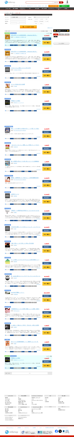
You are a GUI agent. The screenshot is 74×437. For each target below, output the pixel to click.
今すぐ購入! (47, 42)
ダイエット (60, 397)
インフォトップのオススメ (9, 419)
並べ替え (43, 31)
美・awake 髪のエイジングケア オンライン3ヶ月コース (25, 276)
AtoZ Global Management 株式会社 (20, 130)
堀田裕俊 (15, 196)
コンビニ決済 (46, 21)
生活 (50, 395)
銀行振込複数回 (41, 21)
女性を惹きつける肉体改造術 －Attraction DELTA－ (24, 35)
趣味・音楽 (20, 410)
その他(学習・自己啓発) (9, 412)
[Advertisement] (28, 119)
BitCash (41, 23)
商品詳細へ (47, 38)
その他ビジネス (7, 404)
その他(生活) (47, 401)
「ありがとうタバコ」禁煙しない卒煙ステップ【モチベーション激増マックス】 (32, 145)
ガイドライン (27, 427)
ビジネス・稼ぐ (10, 395)
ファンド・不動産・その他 (22, 404)
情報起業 (6, 397)
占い (19, 411)
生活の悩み (46, 397)
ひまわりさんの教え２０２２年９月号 (21, 68)
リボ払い (46, 19)
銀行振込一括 (36, 21)
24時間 (56, 34)
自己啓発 (6, 411)
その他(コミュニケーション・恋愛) (37, 412)
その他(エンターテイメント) (22, 412)
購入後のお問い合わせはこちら (63, 427)
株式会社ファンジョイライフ (19, 102)
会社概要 (34, 427)
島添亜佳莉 (16, 294)
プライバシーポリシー (9, 427)
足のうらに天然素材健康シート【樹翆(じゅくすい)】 (24, 341)
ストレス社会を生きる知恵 (18, 84)
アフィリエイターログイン (22, 417)
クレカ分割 (41, 19)
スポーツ (19, 408)
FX (18, 397)
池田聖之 (15, 245)
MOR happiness (16, 310)
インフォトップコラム (8, 418)
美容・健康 (63, 395)
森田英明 (15, 163)
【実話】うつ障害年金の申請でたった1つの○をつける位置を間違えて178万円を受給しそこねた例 (36, 210)
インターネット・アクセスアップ (37, 395)
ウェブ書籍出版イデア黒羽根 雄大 (20, 37)
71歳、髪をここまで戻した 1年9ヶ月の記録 (22, 243)
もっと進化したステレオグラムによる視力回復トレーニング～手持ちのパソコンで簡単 (34, 259)
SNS (32, 402)
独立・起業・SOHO (8, 402)
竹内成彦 (15, 86)
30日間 (67, 34)
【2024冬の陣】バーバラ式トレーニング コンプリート (25, 226)
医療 (59, 400)
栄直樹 (15, 228)
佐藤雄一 (15, 212)
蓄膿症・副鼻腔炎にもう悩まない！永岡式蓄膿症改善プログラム (27, 177)
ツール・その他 (34, 404)
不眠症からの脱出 (15, 100)
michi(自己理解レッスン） (17, 292)
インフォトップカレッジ (9, 417)
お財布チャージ (15, 194)
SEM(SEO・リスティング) (36, 397)
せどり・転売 (7, 400)
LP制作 (59, 408)
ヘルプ (40, 427)
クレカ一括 (36, 19)
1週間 (61, 34)
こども (46, 400)
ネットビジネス (7, 401)
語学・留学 (7, 408)
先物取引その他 (20, 402)
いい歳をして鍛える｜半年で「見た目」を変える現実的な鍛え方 (28, 325)
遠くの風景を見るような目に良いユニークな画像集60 (25, 161)
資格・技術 (7, 410)
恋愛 (32, 410)
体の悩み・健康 (60, 401)
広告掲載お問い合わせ (61, 409)
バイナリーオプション (21, 400)
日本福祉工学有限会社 (18, 69)
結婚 (32, 411)
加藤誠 (15, 343)
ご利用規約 (19, 427)
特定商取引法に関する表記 (49, 427)
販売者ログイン (20, 418)
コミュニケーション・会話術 (36, 408)
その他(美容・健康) (61, 402)
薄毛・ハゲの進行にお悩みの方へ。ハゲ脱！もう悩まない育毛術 (28, 128)
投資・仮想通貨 (23, 395)
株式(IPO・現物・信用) (22, 401)
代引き (36, 23)
